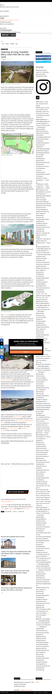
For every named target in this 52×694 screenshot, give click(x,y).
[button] (26, 341)
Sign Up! (26, 352)
